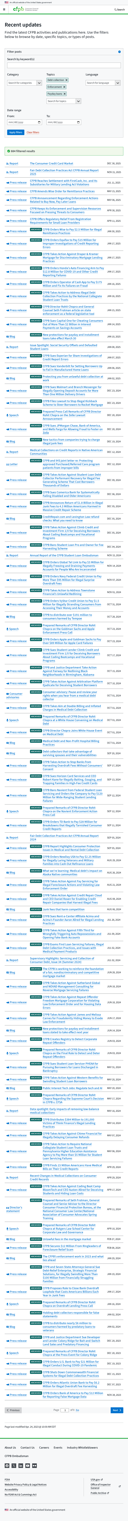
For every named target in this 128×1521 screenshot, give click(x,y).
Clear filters (33, 132)
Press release (18, 182)
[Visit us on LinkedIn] (20, 1465)
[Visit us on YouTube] (27, 1465)
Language (92, 74)
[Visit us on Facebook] (7, 1465)
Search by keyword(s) (20, 59)
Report (13, 163)
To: (48, 116)
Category (13, 74)
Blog (12, 336)
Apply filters (15, 132)
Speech (13, 415)
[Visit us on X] (14, 1465)
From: (11, 116)
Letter (13, 464)
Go (77, 1410)
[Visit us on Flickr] (34, 1465)
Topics (51, 74)
